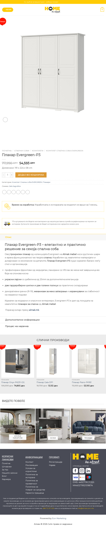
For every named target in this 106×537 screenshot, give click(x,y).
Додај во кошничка (31, 175)
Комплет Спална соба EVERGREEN (64, 151)
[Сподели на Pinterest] (23, 192)
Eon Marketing (59, 518)
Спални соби (21, 151)
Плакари (46, 182)
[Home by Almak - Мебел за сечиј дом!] (53, 10)
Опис (8, 237)
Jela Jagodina (15, 186)
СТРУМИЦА (77, 466)
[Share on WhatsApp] (4, 192)
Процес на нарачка (17, 326)
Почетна (7, 151)
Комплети (37, 151)
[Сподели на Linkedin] (27, 192)
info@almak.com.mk (86, 508)
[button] (7, 10)
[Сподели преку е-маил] (18, 192)
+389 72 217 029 (48, 508)
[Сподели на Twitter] (14, 192)
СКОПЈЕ (85, 466)
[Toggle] (2, 237)
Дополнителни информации (22, 319)
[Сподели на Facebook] (9, 192)
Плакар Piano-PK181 (82, 382)
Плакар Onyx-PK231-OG (13, 382)
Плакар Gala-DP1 (45, 382)
